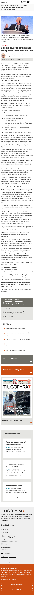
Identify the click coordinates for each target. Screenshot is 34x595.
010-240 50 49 (5, 533)
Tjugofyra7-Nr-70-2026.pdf (12, 420)
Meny (31, 2)
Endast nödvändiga (17, 585)
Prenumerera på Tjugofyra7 (13, 370)
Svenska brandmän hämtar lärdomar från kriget (18, 334)
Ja (8, 303)
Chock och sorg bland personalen (15, 350)
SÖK (24, 2)
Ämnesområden (14, 5)
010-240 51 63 (4, 530)
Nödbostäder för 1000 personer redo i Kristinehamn (16, 345)
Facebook (10, 313)
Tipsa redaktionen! (10, 359)
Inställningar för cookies (8, 579)
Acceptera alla (17, 589)
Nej (19, 303)
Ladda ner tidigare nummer (8, 557)
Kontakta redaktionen (7, 563)
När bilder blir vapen (14, 486)
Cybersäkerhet (24, 5)
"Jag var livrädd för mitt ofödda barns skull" (18, 339)
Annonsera (4, 560)
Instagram (20, 313)
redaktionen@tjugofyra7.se (8, 537)
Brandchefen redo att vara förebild (15, 328)
